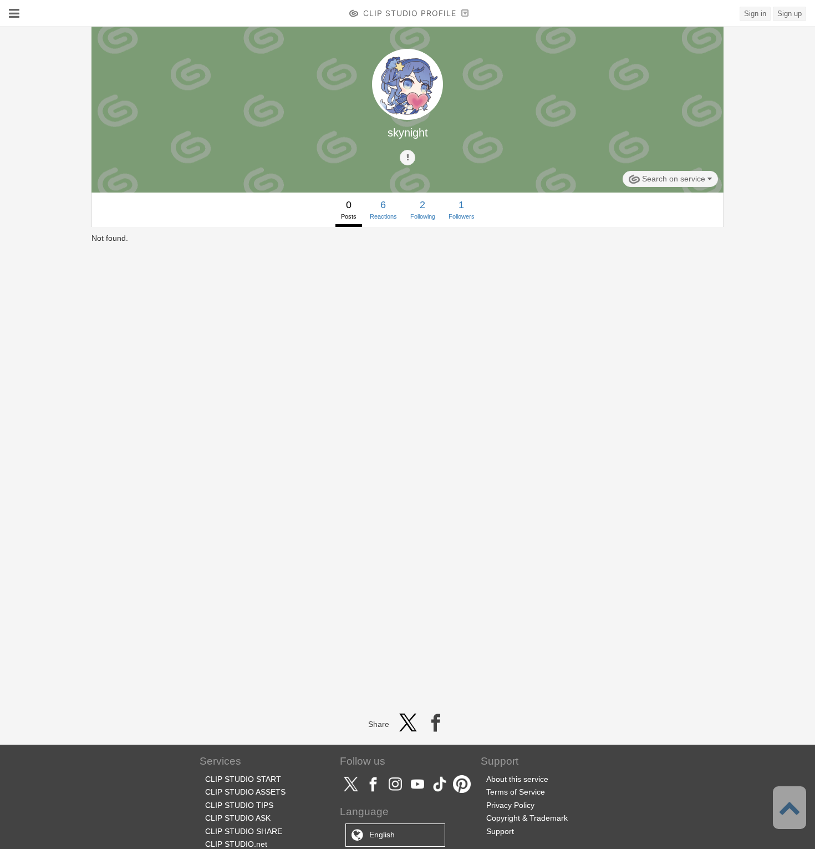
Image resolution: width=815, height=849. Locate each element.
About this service (517, 779)
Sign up (789, 13)
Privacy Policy (510, 805)
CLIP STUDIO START (243, 779)
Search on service (673, 178)
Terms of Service (515, 791)
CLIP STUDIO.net (236, 844)
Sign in (755, 13)
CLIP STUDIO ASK (238, 817)
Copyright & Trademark (527, 817)
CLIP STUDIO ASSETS (245, 791)
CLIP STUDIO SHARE (243, 831)
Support (500, 831)
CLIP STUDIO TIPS (239, 805)
